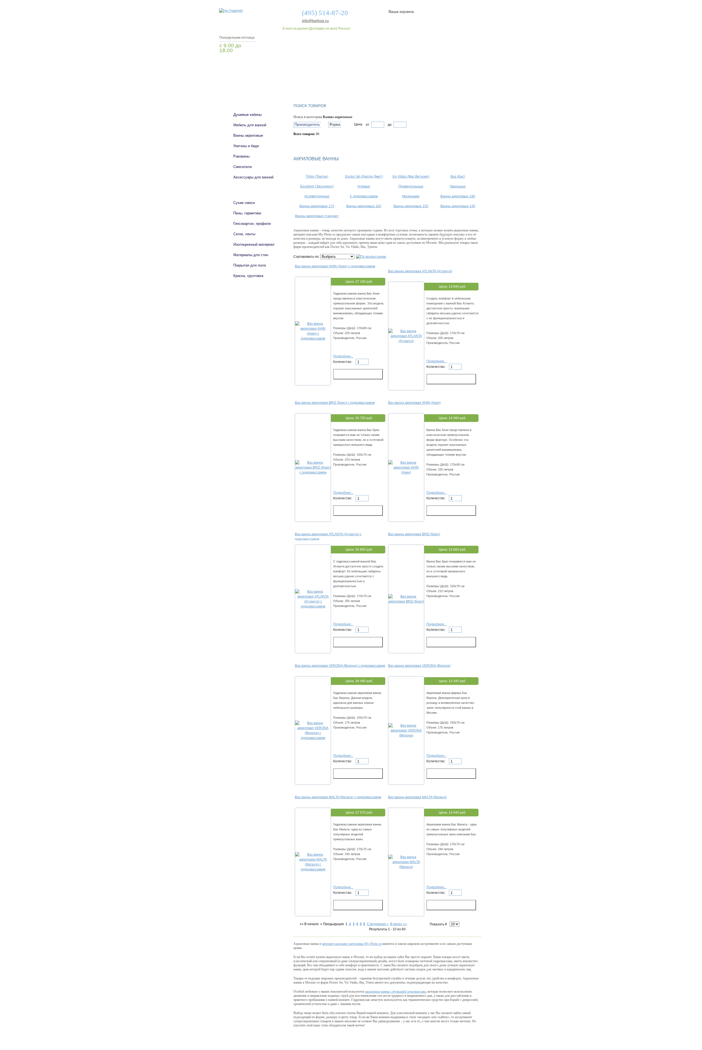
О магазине (305, 83)
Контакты (460, 83)
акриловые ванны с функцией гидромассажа (395, 991)
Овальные (458, 186)
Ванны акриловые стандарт (317, 216)
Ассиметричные (316, 196)
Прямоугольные (410, 186)
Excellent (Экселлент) (317, 186)
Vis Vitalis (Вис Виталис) (410, 176)
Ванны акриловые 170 (316, 206)
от (367, 125)
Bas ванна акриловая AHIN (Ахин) (414, 403)
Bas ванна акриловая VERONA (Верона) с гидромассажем (340, 666)
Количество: (343, 362)
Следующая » (378, 924)
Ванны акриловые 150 (411, 206)
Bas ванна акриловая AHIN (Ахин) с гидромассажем (335, 266)
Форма (334, 124)
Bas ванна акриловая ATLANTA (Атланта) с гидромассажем (328, 536)
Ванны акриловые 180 (457, 196)
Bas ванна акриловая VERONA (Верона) (419, 666)
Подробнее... (343, 356)
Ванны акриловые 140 (457, 206)
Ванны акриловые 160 (363, 206)
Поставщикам (422, 83)
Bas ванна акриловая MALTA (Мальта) (417, 797)
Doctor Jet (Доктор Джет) (364, 176)
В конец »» (398, 924)
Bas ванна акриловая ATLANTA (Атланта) (420, 271)
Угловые (363, 186)
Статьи (387, 83)
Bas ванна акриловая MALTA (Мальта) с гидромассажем (338, 797)
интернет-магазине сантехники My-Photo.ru (351, 944)
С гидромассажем (364, 196)
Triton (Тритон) (317, 176)
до (389, 125)
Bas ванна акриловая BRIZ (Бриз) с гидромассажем (335, 403)
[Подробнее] (313, 338)
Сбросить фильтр (318, 143)
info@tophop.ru (315, 20)
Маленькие (411, 196)
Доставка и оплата (348, 83)
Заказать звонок (248, 64)
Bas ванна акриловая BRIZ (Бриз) (414, 534)
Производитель (307, 124)
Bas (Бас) (458, 176)
